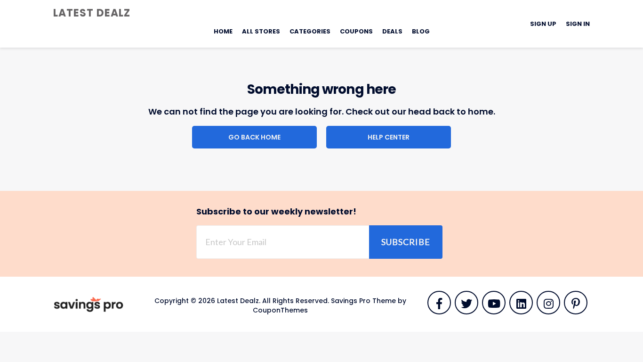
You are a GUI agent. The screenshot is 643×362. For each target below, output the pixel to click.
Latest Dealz (91, 13)
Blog (421, 31)
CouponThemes (280, 310)
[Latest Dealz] (88, 304)
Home (223, 31)
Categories (309, 31)
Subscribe (405, 242)
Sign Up (543, 23)
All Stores (261, 31)
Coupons (356, 31)
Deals (392, 31)
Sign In (578, 23)
